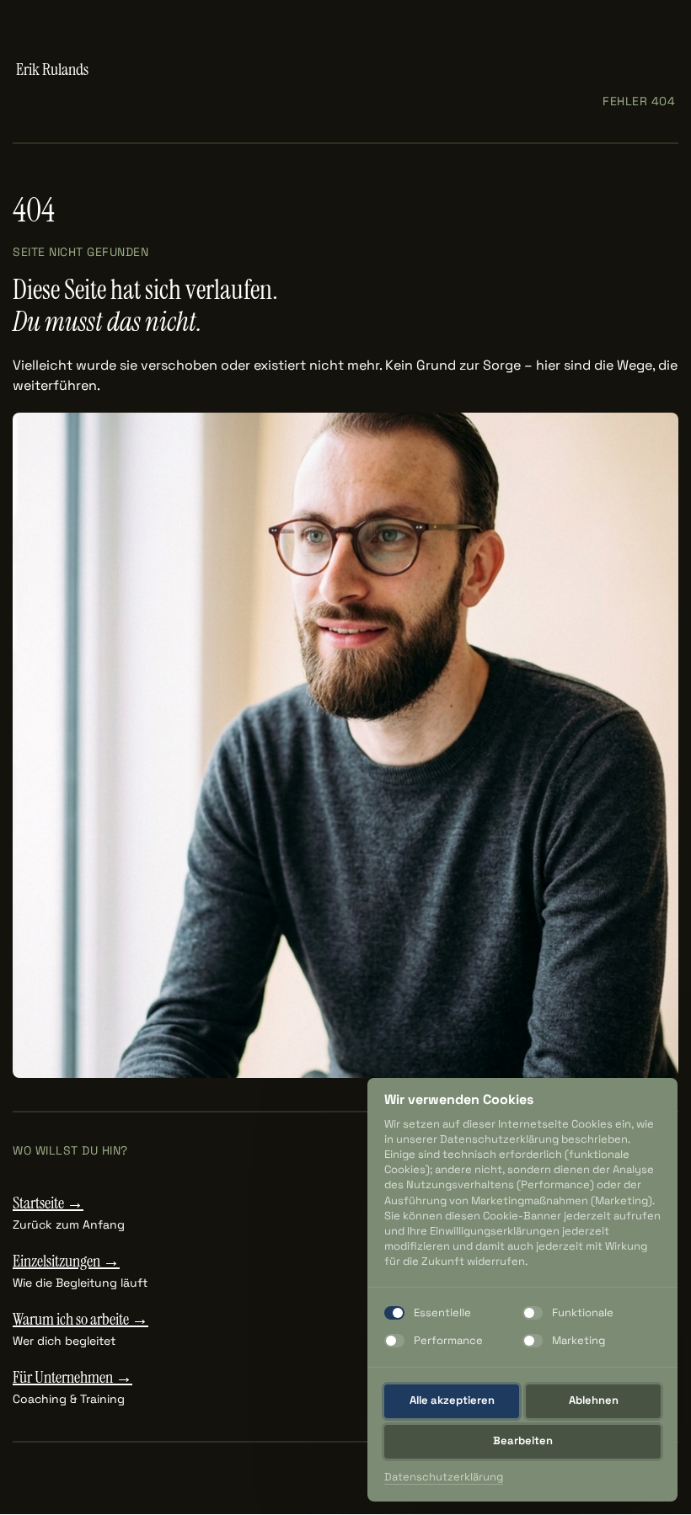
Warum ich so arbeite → (80, 1319)
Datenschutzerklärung (443, 1478)
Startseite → (48, 1203)
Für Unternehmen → (72, 1377)
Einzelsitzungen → (66, 1261)
